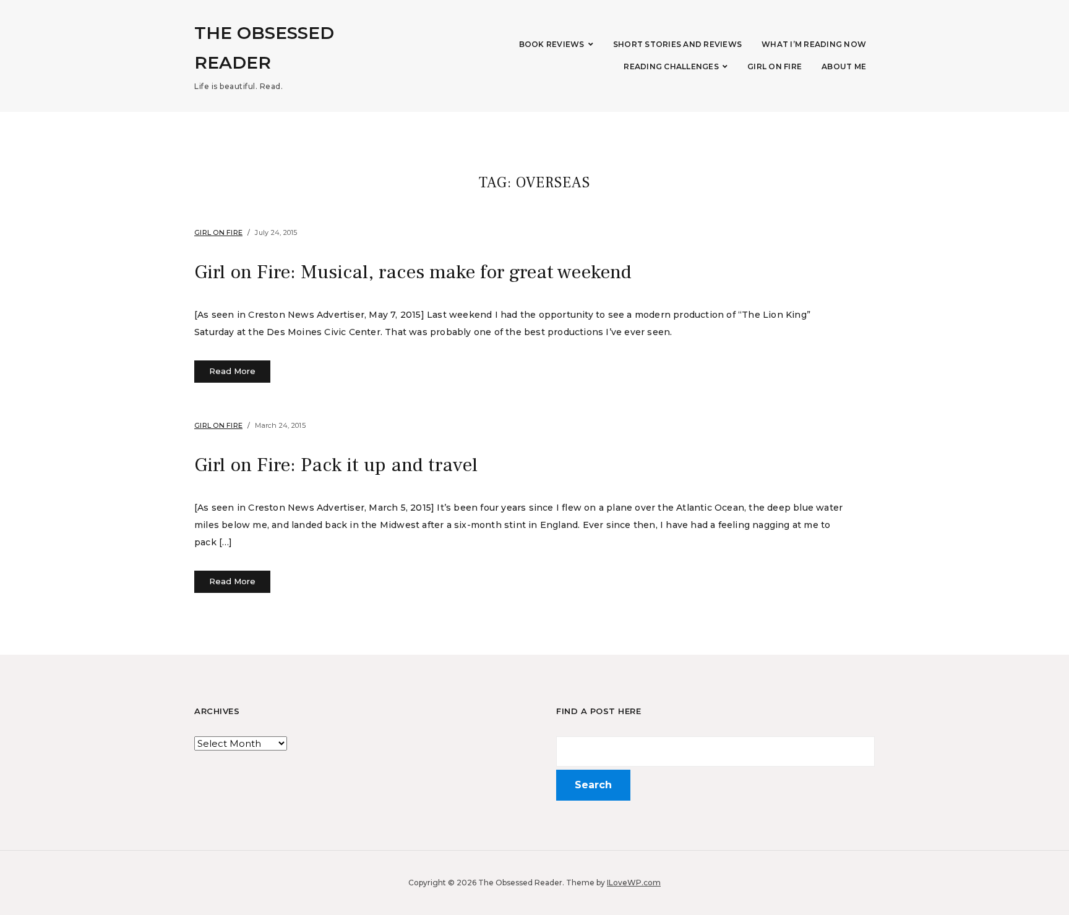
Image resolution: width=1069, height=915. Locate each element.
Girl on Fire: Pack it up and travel (336, 465)
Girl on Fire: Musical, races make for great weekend (413, 272)
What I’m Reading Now (814, 44)
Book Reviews (552, 44)
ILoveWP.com (634, 882)
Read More (232, 371)
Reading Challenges (671, 66)
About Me (844, 66)
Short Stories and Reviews (677, 44)
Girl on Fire (774, 66)
